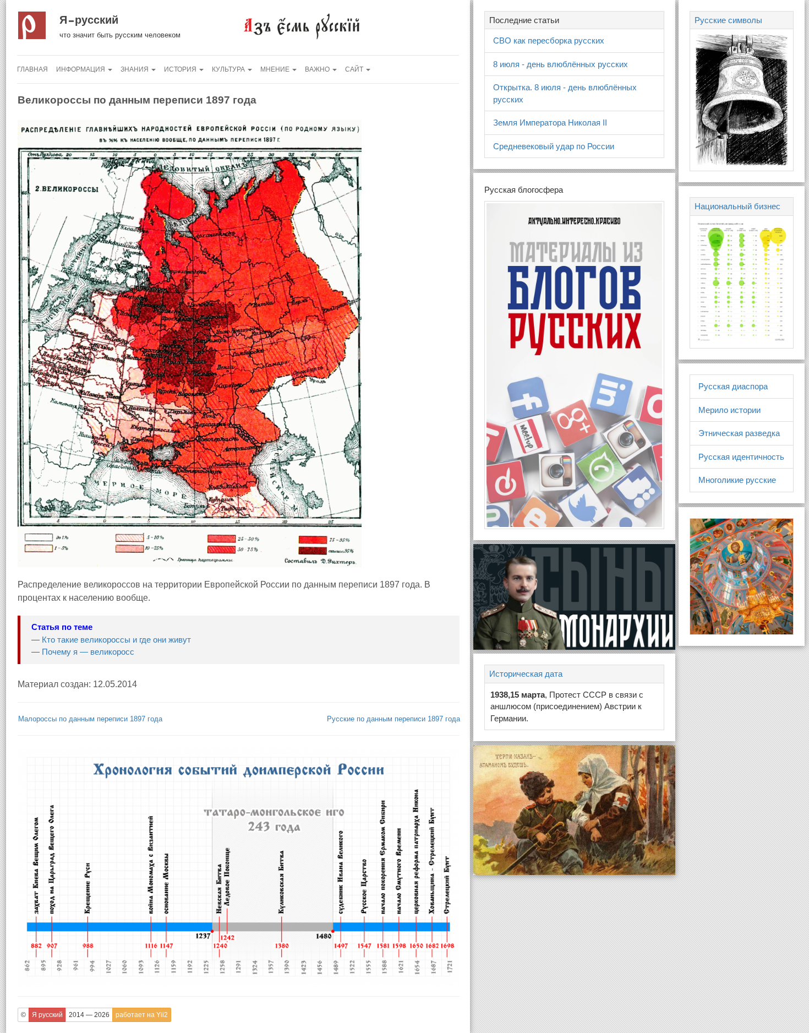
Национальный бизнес (737, 206)
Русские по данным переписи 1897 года (393, 719)
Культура (229, 69)
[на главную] (301, 25)
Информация (81, 69)
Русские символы (728, 20)
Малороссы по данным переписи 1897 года (90, 719)
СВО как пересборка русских (548, 40)
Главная (32, 69)
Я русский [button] (47, 1015)
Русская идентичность (741, 456)
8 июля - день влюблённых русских (560, 64)
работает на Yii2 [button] (142, 1015)
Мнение (275, 69)
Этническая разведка (739, 433)
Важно (318, 69)
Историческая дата (525, 673)
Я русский (88, 20)
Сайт (355, 69)
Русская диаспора (733, 386)
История (181, 69)
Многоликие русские (737, 480)
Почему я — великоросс (88, 651)
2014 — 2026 (89, 1015)
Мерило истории (729, 410)
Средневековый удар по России (553, 146)
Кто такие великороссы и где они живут (116, 639)
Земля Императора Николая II (550, 122)
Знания (135, 69)
